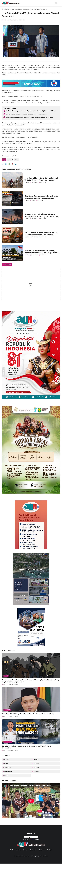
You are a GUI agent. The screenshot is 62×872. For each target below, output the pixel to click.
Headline (36, 759)
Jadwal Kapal (7, 767)
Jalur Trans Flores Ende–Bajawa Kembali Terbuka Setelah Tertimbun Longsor (41, 179)
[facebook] (3, 164)
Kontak (18, 850)
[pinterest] (13, 164)
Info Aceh (36, 763)
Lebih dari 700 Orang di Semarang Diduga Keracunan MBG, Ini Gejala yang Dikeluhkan (30, 111)
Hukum (6, 763)
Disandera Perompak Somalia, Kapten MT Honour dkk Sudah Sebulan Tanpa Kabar (29, 117)
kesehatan (36, 771)
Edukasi (33, 200)
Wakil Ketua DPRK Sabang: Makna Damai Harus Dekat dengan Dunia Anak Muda (28, 714)
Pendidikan (7, 709)
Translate (36, 839)
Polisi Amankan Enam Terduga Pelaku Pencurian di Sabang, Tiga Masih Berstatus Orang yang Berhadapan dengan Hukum (30, 681)
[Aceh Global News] (11, 4)
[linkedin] (16, 164)
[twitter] (6, 164)
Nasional (10, 160)
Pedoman (33, 850)
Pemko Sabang (8, 741)
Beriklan (49, 850)
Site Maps (41, 850)
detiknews (16, 156)
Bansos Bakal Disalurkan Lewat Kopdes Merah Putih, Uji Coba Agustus (26, 114)
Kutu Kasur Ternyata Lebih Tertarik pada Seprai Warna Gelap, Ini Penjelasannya (41, 197)
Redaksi (25, 850)
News (8, 9)
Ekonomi (6, 759)
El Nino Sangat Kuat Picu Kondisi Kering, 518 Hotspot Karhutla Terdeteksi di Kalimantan (41, 233)
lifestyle (6, 775)
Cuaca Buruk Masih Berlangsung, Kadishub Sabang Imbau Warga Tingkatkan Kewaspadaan (27, 747)
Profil (11, 850)
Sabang (6, 675)
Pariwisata (36, 767)
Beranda (4, 9)
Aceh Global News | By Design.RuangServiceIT (36, 856)
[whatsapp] (9, 164)
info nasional (34, 182)
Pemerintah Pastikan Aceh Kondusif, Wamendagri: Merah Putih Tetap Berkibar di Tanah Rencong (41, 251)
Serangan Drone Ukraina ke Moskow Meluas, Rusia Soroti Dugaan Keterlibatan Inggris (41, 215)
